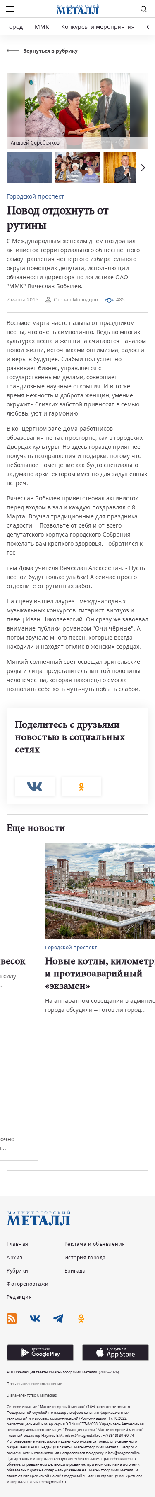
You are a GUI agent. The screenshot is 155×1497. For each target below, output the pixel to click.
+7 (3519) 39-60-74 (118, 1435)
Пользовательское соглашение (34, 1383)
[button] (142, 167)
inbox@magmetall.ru (83, 1435)
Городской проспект (35, 196)
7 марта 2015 (22, 299)
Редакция (19, 1297)
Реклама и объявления (94, 1243)
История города (85, 1257)
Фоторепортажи (28, 1283)
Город (14, 26)
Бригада (75, 1270)
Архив (15, 1257)
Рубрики (18, 1270)
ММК (42, 26)
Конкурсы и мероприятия (98, 26)
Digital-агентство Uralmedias (32, 1395)
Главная (18, 1243)
